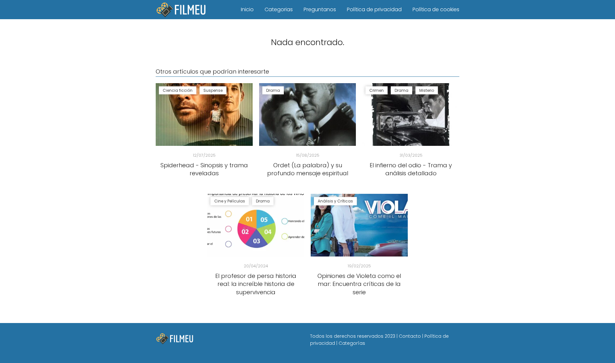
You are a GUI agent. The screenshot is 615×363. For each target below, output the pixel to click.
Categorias (279, 9)
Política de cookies (436, 9)
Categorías (352, 343)
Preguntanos (320, 9)
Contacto (410, 336)
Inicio (247, 9)
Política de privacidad (374, 9)
